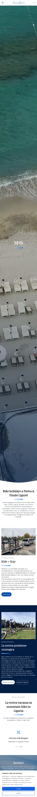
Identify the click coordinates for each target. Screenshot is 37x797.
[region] (18, 784)
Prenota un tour (9, 682)
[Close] (35, 772)
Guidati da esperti (22, 682)
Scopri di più (6, 594)
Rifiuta (18, 793)
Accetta (18, 788)
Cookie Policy (19, 784)
